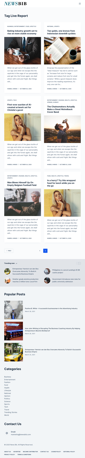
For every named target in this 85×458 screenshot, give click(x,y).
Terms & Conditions (24, 454)
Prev (9, 250)
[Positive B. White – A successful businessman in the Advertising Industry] (13, 310)
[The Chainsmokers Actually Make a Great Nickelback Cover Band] (62, 129)
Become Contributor (30, 451)
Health (67, 100)
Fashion (61, 100)
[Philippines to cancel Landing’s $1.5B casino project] (47, 271)
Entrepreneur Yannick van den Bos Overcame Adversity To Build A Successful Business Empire (25, 271)
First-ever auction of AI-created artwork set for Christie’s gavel (19, 107)
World (6, 415)
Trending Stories (10, 412)
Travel (66, 176)
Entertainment (19, 26)
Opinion (49, 102)
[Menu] (80, 4)
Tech (15, 100)
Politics (7, 399)
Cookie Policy (56, 451)
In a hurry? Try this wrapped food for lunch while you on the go (61, 183)
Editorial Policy (69, 451)
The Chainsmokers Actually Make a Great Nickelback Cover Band (61, 109)
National (50, 26)
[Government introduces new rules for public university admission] (47, 280)
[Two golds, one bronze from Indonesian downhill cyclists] (62, 51)
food (27, 26)
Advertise (16, 451)
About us (7, 451)
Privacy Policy (9, 454)
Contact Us (44, 451)
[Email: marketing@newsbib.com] (6, 433)
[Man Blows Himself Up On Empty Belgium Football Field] (22, 202)
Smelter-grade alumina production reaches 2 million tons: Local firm (25, 280)
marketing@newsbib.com (21, 434)
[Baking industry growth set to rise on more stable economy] (22, 51)
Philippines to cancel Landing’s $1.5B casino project (66, 271)
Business (10, 26)
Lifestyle (33, 26)
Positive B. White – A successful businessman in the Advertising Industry (51, 308)
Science (55, 102)
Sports (56, 26)
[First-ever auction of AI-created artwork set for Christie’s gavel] (22, 127)
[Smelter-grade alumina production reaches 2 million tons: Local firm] (7, 280)
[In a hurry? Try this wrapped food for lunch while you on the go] (62, 203)
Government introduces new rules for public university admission (66, 280)
